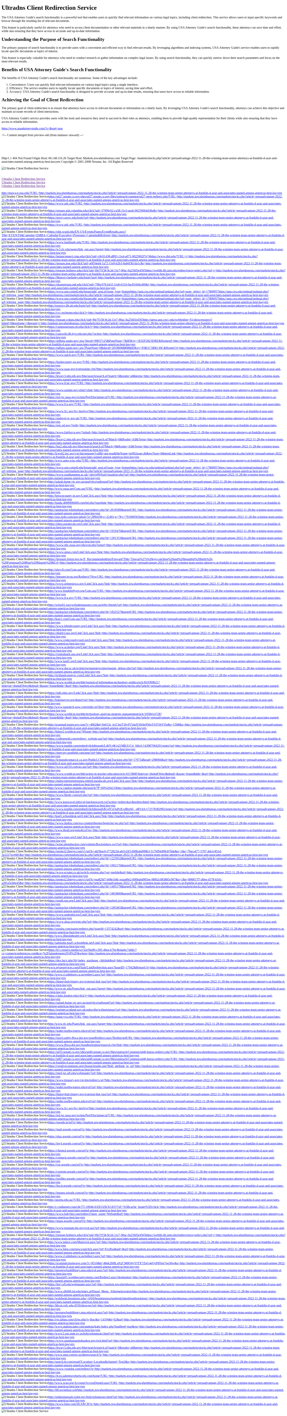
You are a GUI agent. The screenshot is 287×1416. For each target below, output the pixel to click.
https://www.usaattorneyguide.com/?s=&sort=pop (32, 128)
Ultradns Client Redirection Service (23, 179)
